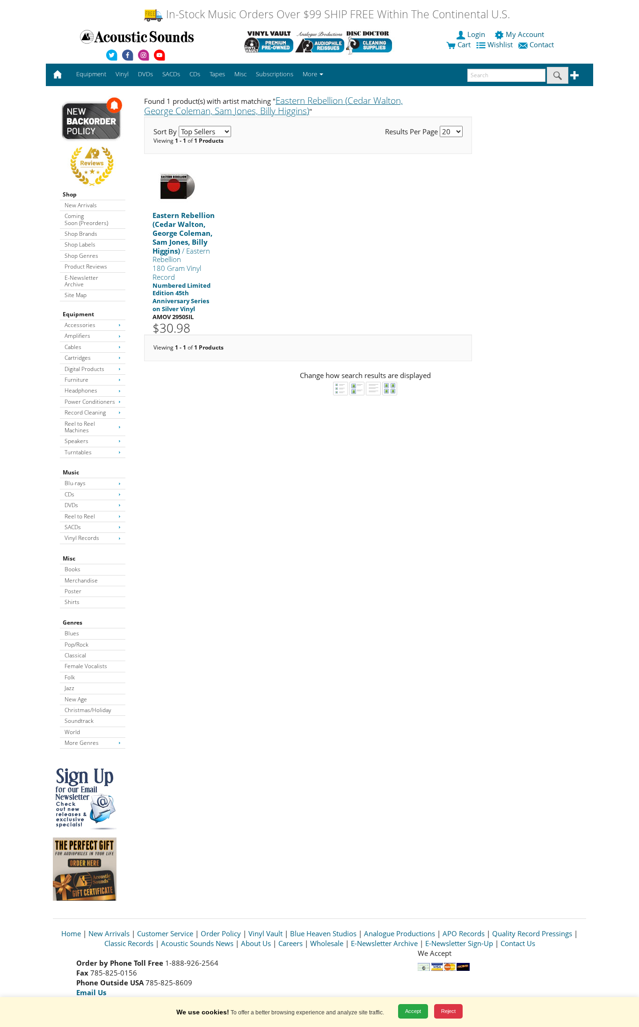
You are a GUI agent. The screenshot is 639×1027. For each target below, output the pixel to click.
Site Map (76, 295)
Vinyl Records (82, 538)
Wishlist (500, 44)
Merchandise (81, 580)
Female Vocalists (86, 666)
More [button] (311, 74)
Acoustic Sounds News (197, 943)
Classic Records (128, 943)
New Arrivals (81, 205)
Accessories (80, 325)
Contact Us (518, 943)
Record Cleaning (85, 412)
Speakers (76, 441)
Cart (463, 44)
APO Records (464, 933)
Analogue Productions (399, 933)
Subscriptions (274, 74)
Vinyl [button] (122, 74)
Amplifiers (77, 336)
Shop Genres (81, 256)
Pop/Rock (76, 644)
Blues (72, 633)
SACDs (73, 527)
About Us (256, 943)
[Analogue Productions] (319, 41)
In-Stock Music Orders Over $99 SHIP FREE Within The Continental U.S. (336, 14)
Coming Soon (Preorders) (86, 219)
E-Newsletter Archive (81, 281)
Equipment (78, 314)
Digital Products (84, 369)
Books (72, 569)
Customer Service (165, 933)
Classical (75, 655)
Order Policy (221, 933)
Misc (69, 558)
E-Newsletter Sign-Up (459, 943)
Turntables (78, 452)
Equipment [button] (91, 74)
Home (71, 933)
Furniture (76, 380)
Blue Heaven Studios (323, 933)
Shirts (72, 602)
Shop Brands (81, 234)
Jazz (69, 688)
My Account (525, 34)
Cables (73, 347)
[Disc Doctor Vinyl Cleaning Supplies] (370, 41)
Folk (70, 677)
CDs (69, 494)
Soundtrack (79, 721)
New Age (76, 699)
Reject (448, 1011)
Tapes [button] (217, 74)
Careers (290, 943)
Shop (70, 194)
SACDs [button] (171, 74)
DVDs (71, 505)
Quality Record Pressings (532, 933)
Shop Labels (80, 244)
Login (476, 34)
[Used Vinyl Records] (268, 41)
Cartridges (78, 358)
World (72, 732)
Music (71, 472)
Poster (73, 591)
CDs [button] (194, 74)
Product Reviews (86, 266)
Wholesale (326, 943)
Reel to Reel (80, 516)
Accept (413, 1011)
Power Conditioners (90, 402)
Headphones (81, 390)
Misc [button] (240, 74)
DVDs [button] (145, 74)
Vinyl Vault (265, 933)
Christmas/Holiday (88, 710)
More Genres (82, 743)
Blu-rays (75, 483)
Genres (72, 622)
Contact (542, 44)
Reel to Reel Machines (80, 427)
